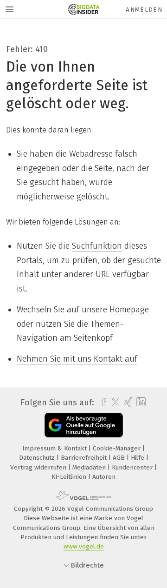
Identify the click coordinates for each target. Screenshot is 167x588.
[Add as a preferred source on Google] (84, 425)
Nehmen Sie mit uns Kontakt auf (77, 359)
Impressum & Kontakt (55, 448)
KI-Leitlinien (69, 477)
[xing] (127, 402)
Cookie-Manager (117, 448)
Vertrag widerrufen (39, 467)
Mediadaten (90, 467)
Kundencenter (133, 467)
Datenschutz (38, 458)
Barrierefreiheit (85, 458)
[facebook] (101, 402)
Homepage (129, 309)
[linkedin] (140, 402)
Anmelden (144, 9)
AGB (120, 458)
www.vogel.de (84, 546)
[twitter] (113, 402)
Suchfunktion (97, 246)
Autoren (104, 477)
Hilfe (138, 458)
